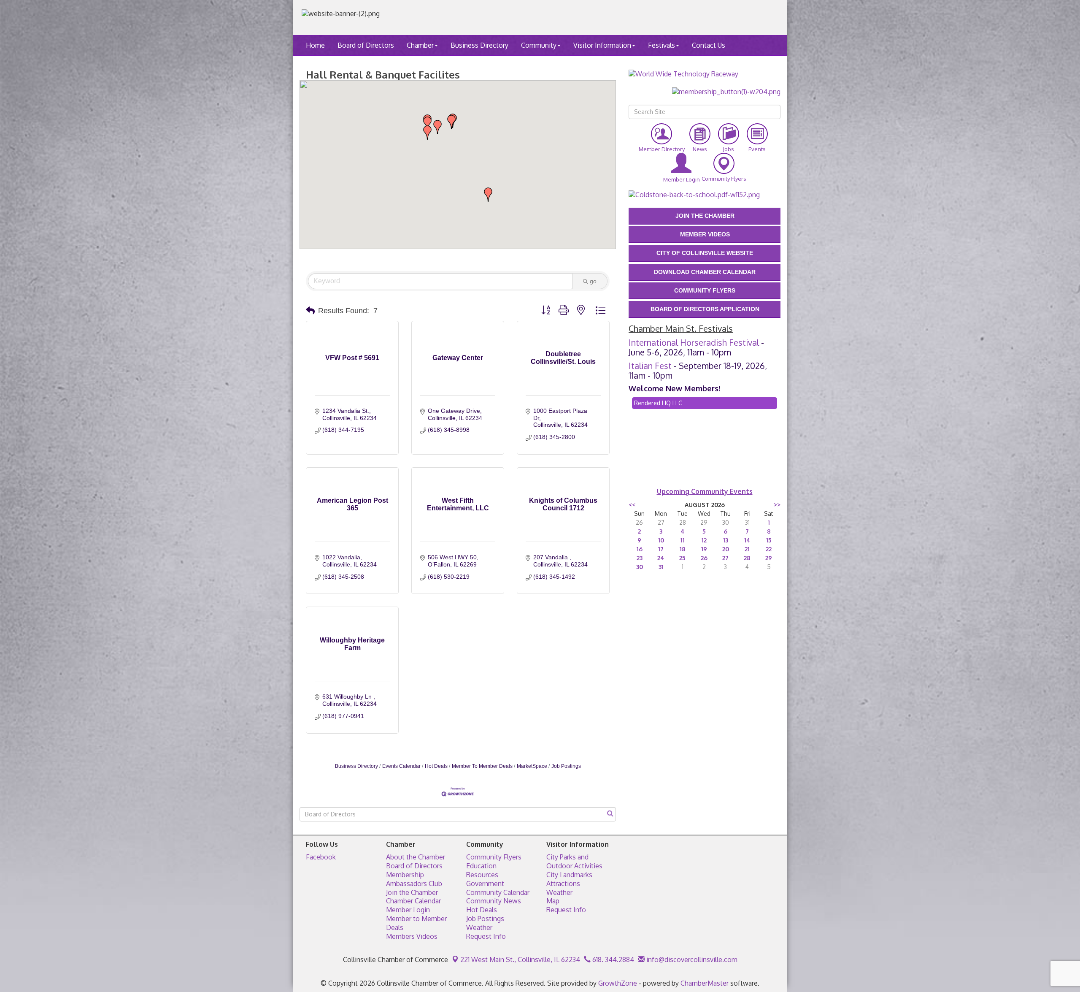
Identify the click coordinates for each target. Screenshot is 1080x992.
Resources (482, 874)
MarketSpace (532, 766)
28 (747, 557)
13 (725, 540)
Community (538, 45)
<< (632, 504)
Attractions (563, 883)
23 (640, 557)
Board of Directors (366, 45)
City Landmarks (569, 874)
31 (661, 566)
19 (704, 549)
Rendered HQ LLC (658, 403)
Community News (493, 901)
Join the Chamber (412, 892)
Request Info (486, 936)
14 (747, 540)
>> (777, 504)
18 (683, 549)
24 (660, 557)
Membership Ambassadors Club (414, 879)
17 (661, 549)
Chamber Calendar (413, 901)
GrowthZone (617, 983)
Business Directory (479, 45)
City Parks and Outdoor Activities (574, 861)
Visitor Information (602, 45)
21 (747, 549)
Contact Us (708, 45)
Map (552, 901)
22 (769, 549)
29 (768, 557)
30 (639, 566)
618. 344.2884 (612, 959)
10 (661, 540)
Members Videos (411, 936)
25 (682, 557)
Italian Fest (650, 365)
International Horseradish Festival (694, 342)
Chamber (420, 45)
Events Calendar (401, 766)
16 (640, 549)
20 (725, 549)
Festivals (661, 45)
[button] (427, 132)
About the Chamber (415, 857)
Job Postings (566, 766)
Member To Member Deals (482, 766)
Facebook (321, 857)
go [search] (593, 281)
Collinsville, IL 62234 (520, 959)
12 (704, 540)
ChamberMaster (704, 983)
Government (485, 883)
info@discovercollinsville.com (691, 959)
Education (481, 866)
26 (704, 557)
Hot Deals (436, 766)
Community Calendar (497, 892)
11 (682, 540)
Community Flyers (493, 857)
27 (725, 557)
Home (315, 45)
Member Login (408, 909)
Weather (479, 927)
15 (769, 540)
